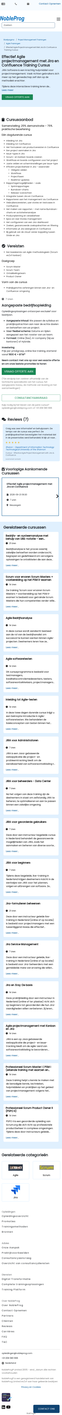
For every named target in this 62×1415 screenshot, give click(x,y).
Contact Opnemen (50, 3)
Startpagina (8, 39)
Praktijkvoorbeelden (15, 1252)
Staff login (31, 1413)
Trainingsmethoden (15, 1226)
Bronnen (7, 1232)
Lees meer (8, 90)
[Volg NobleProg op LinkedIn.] (3, 1407)
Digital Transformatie (16, 1279)
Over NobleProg (12, 1305)
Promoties (8, 1221)
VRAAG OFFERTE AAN (17, 97)
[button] (57, 496)
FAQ (4, 1336)
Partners (8, 1315)
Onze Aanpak (11, 1247)
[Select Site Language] (3, 3)
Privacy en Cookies (31, 1387)
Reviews (7, 1326)
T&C (4, 1342)
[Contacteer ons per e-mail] (28, 4)
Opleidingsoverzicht (15, 1216)
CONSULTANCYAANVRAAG (31, 398)
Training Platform (13, 1289)
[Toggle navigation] (58, 18)
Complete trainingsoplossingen (23, 1284)
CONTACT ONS (46, 1408)
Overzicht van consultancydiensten (26, 1263)
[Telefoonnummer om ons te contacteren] (16, 4)
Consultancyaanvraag (16, 1258)
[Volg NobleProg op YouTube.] (8, 1407)
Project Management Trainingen (32, 39)
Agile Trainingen (13, 43)
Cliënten (7, 1321)
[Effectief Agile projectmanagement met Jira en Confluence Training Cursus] (15, 18)
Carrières (8, 1331)
